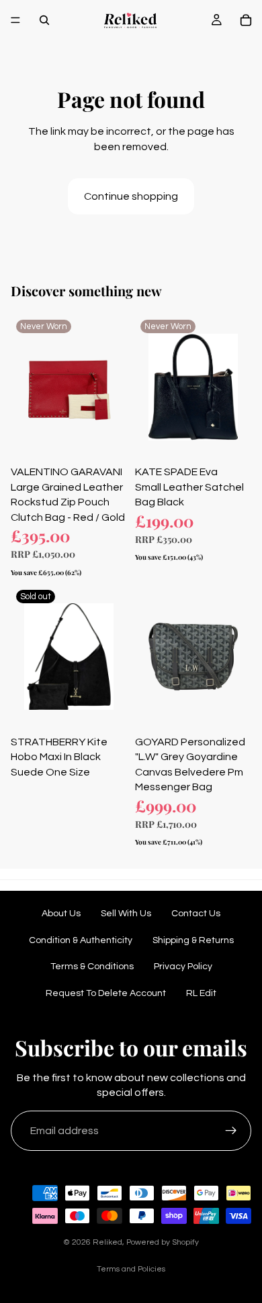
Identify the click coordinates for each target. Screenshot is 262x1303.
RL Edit (201, 993)
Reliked (107, 1242)
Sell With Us (126, 913)
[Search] (44, 20)
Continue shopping (131, 196)
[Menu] (15, 20)
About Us (61, 913)
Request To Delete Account (106, 993)
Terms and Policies (131, 1269)
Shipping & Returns (193, 940)
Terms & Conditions (92, 966)
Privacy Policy (183, 966)
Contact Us (195, 913)
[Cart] (246, 20)
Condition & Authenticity (80, 940)
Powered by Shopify (162, 1242)
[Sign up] (231, 1131)
